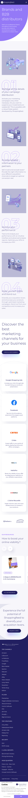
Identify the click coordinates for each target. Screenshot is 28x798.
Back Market (5, 666)
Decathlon (5, 685)
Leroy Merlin (5, 682)
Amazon (4, 653)
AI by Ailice (5, 724)
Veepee (4, 674)
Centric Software (7, 706)
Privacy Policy (15, 778)
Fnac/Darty (5, 661)
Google (4, 663)
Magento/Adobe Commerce (10, 701)
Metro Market (6, 679)
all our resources (9, 592)
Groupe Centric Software (9, 772)
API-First (4, 711)
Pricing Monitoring (7, 756)
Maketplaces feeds (7, 727)
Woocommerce (6, 703)
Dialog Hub (5, 733)
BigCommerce (6, 717)
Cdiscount (5, 655)
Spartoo (4, 669)
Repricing (5, 735)
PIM (3, 709)
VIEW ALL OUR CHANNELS (11, 352)
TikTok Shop (5, 688)
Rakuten (4, 671)
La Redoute (5, 658)
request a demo (14, 630)
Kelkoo (4, 690)
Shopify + (4, 714)
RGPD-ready (5, 746)
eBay (3, 677)
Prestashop (5, 698)
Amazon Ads (5, 730)
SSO (3, 743)
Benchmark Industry (8, 753)
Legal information (6, 778)
